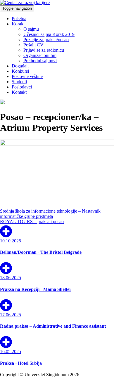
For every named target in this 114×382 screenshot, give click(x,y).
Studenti (19, 81)
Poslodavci (22, 86)
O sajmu (31, 29)
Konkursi (20, 71)
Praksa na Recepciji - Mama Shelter (35, 289)
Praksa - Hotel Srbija (21, 363)
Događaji (20, 65)
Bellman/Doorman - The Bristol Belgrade (41, 252)
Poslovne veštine (27, 76)
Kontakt (19, 92)
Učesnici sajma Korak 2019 (49, 34)
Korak (17, 23)
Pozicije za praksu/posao (46, 39)
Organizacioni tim (39, 55)
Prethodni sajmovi (40, 60)
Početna (19, 18)
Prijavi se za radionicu (43, 50)
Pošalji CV (33, 44)
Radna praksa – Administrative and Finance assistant (53, 326)
